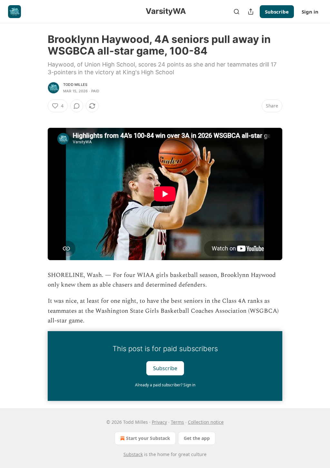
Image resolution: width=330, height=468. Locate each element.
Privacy (159, 422)
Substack (133, 454)
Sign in (310, 11)
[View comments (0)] (76, 105)
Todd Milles (75, 84)
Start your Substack (148, 438)
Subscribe (277, 11)
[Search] (236, 11)
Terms (177, 422)
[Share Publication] (250, 11)
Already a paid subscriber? (165, 385)
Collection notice (206, 422)
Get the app (197, 438)
